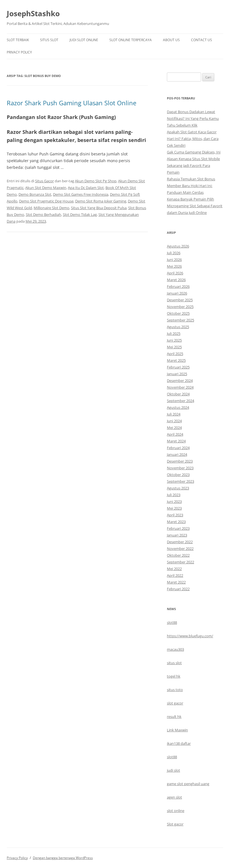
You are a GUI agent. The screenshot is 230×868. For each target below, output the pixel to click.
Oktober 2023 (178, 474)
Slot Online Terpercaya (130, 40)
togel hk (173, 676)
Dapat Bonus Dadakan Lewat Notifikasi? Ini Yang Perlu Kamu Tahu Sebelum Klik (193, 118)
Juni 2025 (174, 340)
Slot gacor (175, 824)
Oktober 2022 (178, 555)
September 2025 (180, 320)
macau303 (175, 649)
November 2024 (180, 387)
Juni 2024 (174, 420)
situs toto (175, 689)
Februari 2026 (178, 286)
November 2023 (180, 467)
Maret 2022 (176, 582)
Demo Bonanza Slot (35, 194)
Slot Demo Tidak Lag (80, 214)
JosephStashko (33, 13)
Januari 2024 (177, 454)
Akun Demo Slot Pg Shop (95, 180)
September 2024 (180, 400)
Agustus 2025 (178, 326)
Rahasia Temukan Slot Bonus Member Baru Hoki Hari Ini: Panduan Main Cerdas (191, 185)
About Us (171, 40)
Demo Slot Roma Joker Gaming (100, 201)
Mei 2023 (174, 508)
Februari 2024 (178, 447)
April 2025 (175, 353)
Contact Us (201, 40)
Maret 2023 (176, 521)
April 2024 (175, 434)
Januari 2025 (177, 373)
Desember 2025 (180, 299)
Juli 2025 (173, 333)
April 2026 (175, 273)
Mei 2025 (174, 346)
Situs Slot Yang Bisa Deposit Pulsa (99, 207)
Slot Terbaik (18, 40)
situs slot (174, 662)
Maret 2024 (176, 441)
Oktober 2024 (178, 393)
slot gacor (175, 703)
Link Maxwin (177, 729)
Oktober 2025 (178, 313)
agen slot (174, 797)
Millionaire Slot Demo (51, 207)
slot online (175, 810)
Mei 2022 (174, 568)
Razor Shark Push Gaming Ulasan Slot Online (71, 103)
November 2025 (180, 306)
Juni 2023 (174, 501)
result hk (174, 716)
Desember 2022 (180, 541)
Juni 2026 (174, 259)
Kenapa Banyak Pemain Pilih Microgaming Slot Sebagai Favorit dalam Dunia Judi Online (194, 206)
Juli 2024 (173, 414)
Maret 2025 (176, 360)
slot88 (172, 622)
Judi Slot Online (84, 40)
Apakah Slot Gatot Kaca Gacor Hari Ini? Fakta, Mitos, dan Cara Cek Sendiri (193, 138)
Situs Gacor (44, 180)
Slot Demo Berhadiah (43, 214)
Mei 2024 (174, 427)
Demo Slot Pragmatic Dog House (46, 201)
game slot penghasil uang (188, 783)
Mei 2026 (174, 266)
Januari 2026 (177, 293)
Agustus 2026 (178, 246)
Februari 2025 (178, 367)
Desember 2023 (180, 461)
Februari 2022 (178, 588)
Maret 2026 (176, 279)
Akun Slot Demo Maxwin (45, 187)
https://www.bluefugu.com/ (190, 635)
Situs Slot (49, 40)
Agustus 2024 (178, 407)
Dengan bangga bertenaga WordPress (63, 857)
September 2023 (180, 481)
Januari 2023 (177, 535)
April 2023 (175, 514)
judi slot (173, 770)
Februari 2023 (178, 528)
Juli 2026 (173, 252)
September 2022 (180, 561)
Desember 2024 (180, 380)
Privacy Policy (19, 52)
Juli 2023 (173, 494)
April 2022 (175, 575)
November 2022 (180, 548)
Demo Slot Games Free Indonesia (80, 194)
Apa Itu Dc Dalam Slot (86, 187)
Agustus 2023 (178, 488)
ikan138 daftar (179, 743)
